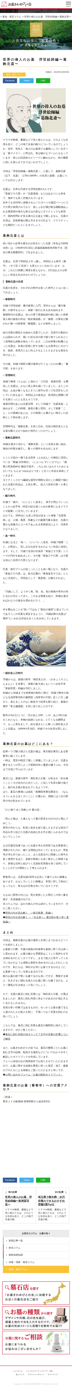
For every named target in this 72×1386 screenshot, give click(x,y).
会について (20, 1374)
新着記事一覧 (16, 1240)
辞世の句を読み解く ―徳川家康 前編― (29, 912)
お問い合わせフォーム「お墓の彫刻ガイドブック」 (34, 1074)
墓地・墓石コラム (14, 74)
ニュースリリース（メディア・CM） (40, 1371)
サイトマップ (53, 1374)
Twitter (26, 80)
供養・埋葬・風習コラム (21, 1262)
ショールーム (18, 1371)
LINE (43, 80)
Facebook (10, 80)
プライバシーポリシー (36, 1374)
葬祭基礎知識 (16, 1255)
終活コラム (14, 1247)
